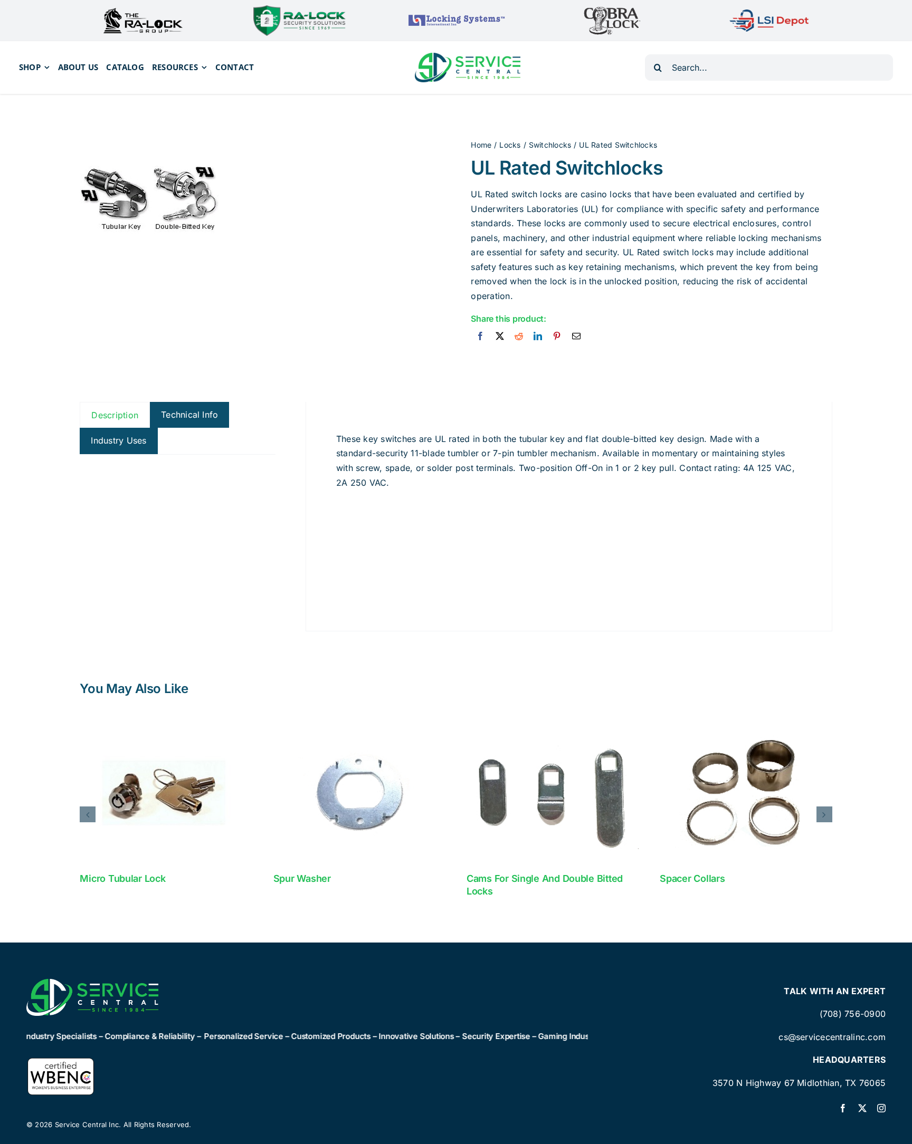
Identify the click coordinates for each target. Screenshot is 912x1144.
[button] (88, 814)
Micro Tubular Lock (122, 878)
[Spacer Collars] (746, 792)
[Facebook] (480, 336)
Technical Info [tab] (189, 414)
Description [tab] (114, 415)
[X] (499, 336)
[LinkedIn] (537, 336)
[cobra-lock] (612, 10)
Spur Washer (302, 878)
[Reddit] (518, 336)
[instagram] (881, 1108)
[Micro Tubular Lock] (166, 792)
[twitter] (862, 1108)
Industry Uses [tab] (118, 440)
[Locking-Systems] (456, 14)
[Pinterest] (556, 336)
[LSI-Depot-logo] (769, 13)
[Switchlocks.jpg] (152, 200)
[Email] (576, 336)
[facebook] (843, 1108)
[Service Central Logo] (467, 57)
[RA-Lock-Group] (143, 12)
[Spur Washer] (359, 792)
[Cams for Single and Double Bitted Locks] (553, 792)
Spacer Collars (692, 878)
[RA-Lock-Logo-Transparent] (299, 9)
